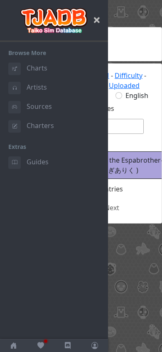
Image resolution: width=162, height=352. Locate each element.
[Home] (13, 345)
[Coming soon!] (94, 345)
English (136, 95)
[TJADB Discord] (67, 345)
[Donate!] (40, 345)
